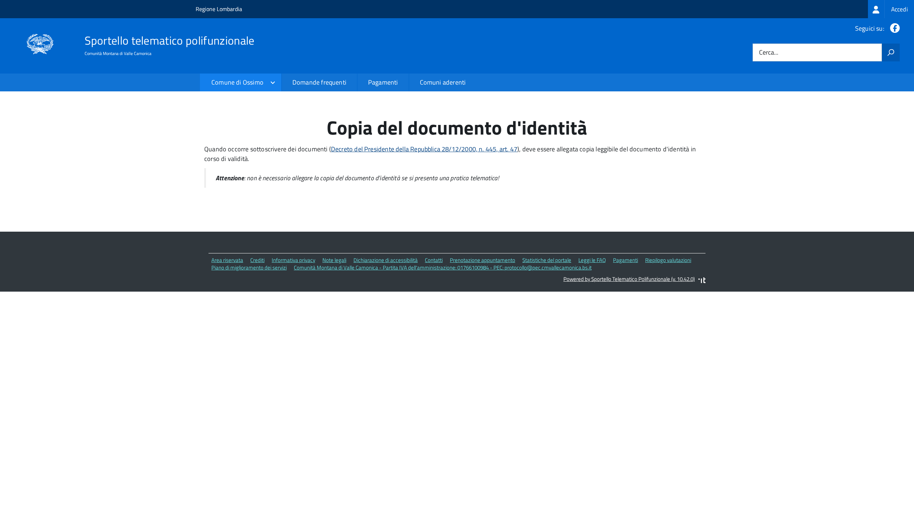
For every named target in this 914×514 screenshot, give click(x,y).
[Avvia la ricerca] (891, 52)
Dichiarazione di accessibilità (385, 260)
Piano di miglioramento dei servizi (249, 267)
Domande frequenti (319, 82)
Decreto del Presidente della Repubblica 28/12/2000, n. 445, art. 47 (424, 149)
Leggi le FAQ (592, 260)
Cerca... (768, 52)
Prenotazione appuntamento (482, 260)
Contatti (434, 260)
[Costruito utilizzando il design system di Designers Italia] (701, 281)
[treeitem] (891, 9)
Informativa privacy (293, 260)
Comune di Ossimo (237, 82)
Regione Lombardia (219, 9)
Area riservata (227, 260)
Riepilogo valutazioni (668, 260)
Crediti (257, 260)
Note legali (334, 260)
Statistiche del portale (546, 260)
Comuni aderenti (443, 82)
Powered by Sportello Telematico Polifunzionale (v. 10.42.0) (629, 279)
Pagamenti (383, 82)
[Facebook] (893, 28)
